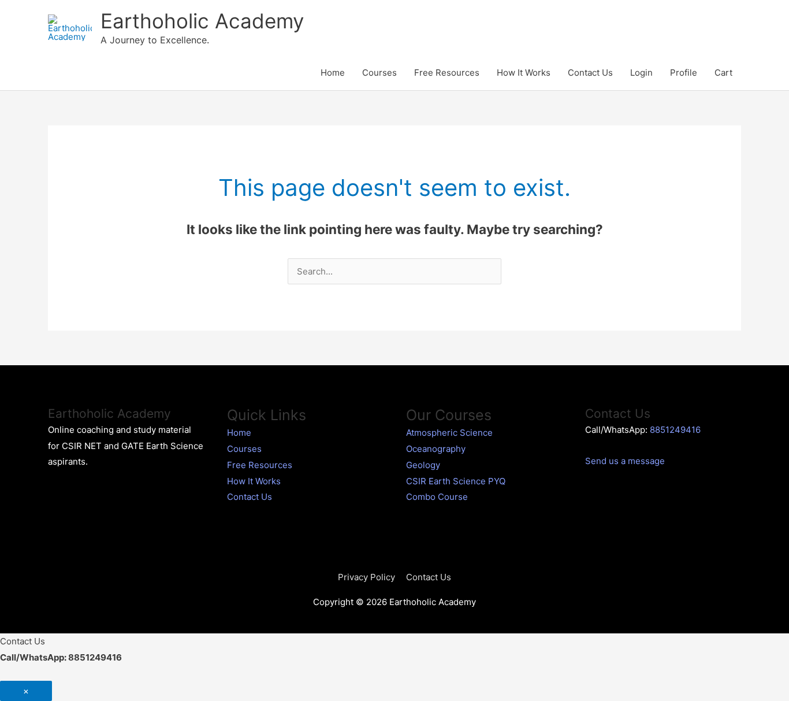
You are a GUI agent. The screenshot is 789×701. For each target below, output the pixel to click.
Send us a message (625, 460)
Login (641, 72)
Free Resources (446, 72)
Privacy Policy (366, 577)
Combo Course (437, 496)
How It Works (523, 72)
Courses (379, 72)
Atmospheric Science (449, 432)
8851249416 (675, 429)
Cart (723, 72)
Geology (423, 464)
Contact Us (590, 72)
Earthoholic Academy (202, 21)
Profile (683, 72)
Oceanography (436, 448)
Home (333, 72)
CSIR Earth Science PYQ (455, 481)
